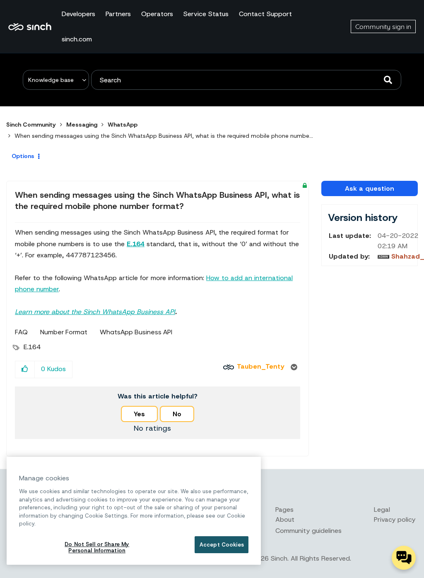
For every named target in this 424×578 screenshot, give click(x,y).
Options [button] (23, 156)
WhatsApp (122, 124)
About (284, 519)
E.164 (32, 347)
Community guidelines (308, 530)
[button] (25, 369)
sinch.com (77, 39)
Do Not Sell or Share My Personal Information (97, 547)
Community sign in (383, 26)
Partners (118, 14)
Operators (157, 14)
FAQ (21, 332)
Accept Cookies (222, 544)
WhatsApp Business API (136, 332)
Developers (78, 14)
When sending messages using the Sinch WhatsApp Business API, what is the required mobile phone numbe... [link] (163, 135)
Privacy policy (394, 519)
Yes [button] (139, 414)
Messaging (81, 124)
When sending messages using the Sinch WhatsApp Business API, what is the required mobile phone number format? (157, 200)
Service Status (206, 14)
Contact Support (265, 14)
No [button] (177, 414)
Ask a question (369, 188)
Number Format (63, 332)
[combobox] (246, 80)
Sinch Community (29, 26)
